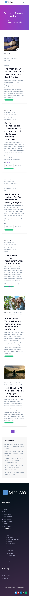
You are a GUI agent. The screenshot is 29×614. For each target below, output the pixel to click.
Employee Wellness (10, 114)
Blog (5, 314)
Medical (6, 190)
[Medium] (26, 593)
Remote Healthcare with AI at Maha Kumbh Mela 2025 (14, 473)
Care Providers (11, 555)
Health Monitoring (10, 119)
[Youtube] (18, 593)
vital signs (18, 165)
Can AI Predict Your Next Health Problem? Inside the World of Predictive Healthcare (14, 467)
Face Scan (7, 117)
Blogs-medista (11, 561)
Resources (8, 559)
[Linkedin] (21, 593)
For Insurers (9, 546)
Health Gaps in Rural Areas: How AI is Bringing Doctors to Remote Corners (14, 453)
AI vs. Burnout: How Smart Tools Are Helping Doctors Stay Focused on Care (14, 446)
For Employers (9, 550)
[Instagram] (23, 593)
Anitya (9, 110)
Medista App (11, 537)
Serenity (10, 541)
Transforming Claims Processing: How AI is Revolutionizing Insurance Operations (14, 460)
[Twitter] (16, 593)
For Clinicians (9, 553)
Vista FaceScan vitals (13, 539)
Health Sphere (11, 543)
